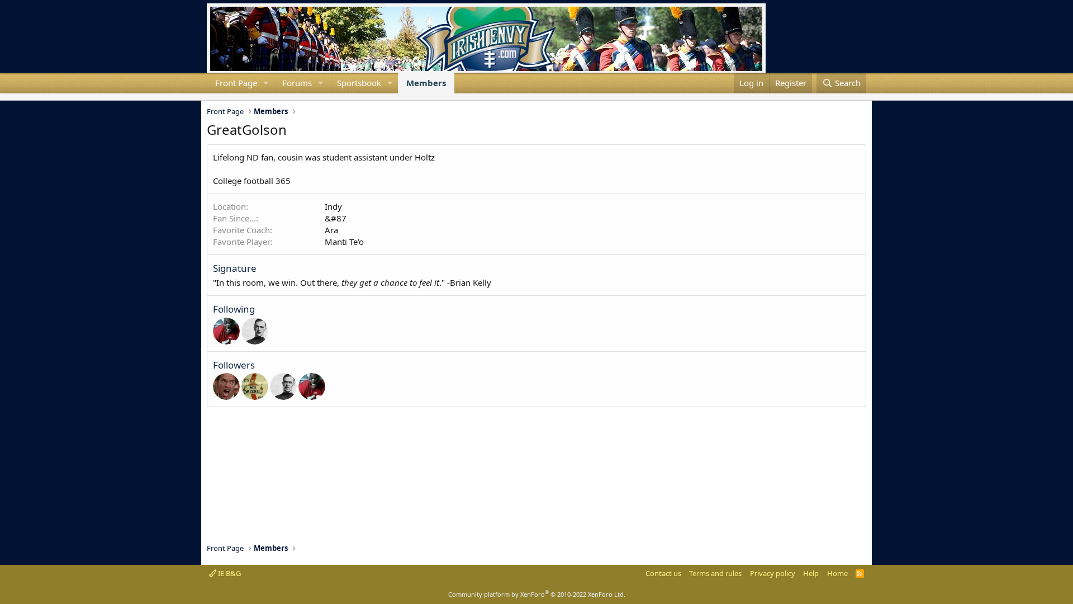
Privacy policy (772, 573)
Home (837, 573)
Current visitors (206, 96)
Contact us (663, 573)
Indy (333, 206)
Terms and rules (715, 573)
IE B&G (228, 573)
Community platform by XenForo (536, 594)
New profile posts (215, 96)
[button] (266, 83)
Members (426, 82)
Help (811, 573)
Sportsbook (359, 82)
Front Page (236, 82)
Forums (297, 82)
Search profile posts (224, 96)
